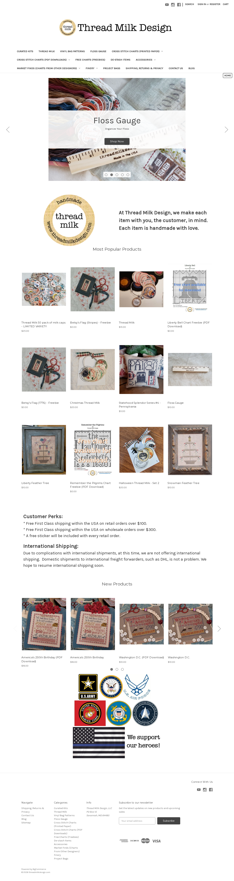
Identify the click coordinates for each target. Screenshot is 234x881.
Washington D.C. (179, 657)
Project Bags (111, 68)
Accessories (144, 59)
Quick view (40, 286)
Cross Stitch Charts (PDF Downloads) (42, 59)
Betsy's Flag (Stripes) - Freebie (90, 322)
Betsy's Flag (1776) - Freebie (40, 402)
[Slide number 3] (122, 669)
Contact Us (176, 68)
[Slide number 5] (128, 174)
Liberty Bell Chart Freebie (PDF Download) (189, 324)
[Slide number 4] (122, 174)
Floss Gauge (98, 51)
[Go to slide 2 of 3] (219, 628)
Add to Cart (92, 292)
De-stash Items (120, 59)
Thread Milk (47, 51)
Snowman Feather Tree (183, 483)
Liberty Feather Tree (35, 483)
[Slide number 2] (111, 174)
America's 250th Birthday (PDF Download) (42, 659)
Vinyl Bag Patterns (72, 51)
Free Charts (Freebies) (90, 59)
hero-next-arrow (226, 129)
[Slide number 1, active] (111, 669)
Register (215, 4)
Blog (191, 68)
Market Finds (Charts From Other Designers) (47, 68)
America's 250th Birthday (87, 657)
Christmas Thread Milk (85, 402)
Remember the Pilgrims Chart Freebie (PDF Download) (90, 485)
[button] (227, 75)
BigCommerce (39, 869)
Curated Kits (25, 51)
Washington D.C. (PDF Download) (141, 657)
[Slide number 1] (106, 174)
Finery (90, 68)
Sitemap (26, 822)
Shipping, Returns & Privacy (144, 68)
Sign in (202, 4)
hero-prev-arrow (7, 129)
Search (189, 4)
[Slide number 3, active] (117, 174)
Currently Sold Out (44, 292)
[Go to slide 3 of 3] (15, 628)
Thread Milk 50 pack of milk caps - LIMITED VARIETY (43, 324)
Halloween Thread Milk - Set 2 (139, 483)
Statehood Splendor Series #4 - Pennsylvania (140, 404)
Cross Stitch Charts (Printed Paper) (135, 51)
